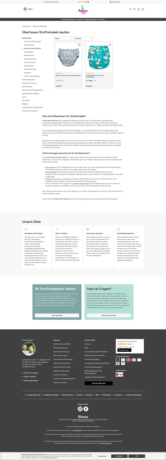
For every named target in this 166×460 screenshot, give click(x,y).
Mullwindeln (49, 167)
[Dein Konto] (138, 9)
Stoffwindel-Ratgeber (92, 359)
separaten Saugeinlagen (81, 183)
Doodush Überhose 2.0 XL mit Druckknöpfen (95, 76)
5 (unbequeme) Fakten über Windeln (97, 363)
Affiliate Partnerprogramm (93, 367)
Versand (79, 395)
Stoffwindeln (26, 38)
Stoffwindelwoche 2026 (61, 344)
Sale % (24, 97)
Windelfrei (27, 73)
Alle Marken (26, 100)
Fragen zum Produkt (60, 382)
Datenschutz (106, 395)
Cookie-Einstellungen (133, 395)
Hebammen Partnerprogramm (95, 377)
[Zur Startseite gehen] (83, 10)
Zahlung (89, 395)
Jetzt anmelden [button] (57, 315)
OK (137, 456)
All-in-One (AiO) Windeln (33, 41)
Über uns (88, 344)
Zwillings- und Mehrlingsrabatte (64, 379)
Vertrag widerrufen (98, 383)
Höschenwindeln (30, 62)
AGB (97, 395)
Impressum (118, 395)
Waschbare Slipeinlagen (61, 371)
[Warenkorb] (142, 9)
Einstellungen (102, 456)
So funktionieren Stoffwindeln (32, 107)
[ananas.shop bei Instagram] (80, 408)
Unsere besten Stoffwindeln (63, 359)
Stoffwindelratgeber (31, 380)
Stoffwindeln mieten (29, 83)
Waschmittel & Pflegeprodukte (32, 90)
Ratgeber (25, 104)
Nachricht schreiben (31, 373)
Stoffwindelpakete (28, 80)
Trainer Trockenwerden (32, 76)
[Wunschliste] (134, 9)
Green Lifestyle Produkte (30, 93)
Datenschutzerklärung (50, 457)
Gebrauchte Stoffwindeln (62, 367)
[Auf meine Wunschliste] (79, 45)
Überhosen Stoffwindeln (32, 48)
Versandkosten (77, 430)
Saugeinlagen (28, 52)
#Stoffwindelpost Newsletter (95, 355)
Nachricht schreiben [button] (109, 315)
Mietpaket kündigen (51, 395)
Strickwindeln (29, 66)
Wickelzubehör (27, 86)
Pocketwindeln (29, 45)
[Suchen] (130, 9)
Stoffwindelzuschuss (60, 348)
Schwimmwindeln (30, 69)
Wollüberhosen (29, 55)
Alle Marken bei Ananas (61, 352)
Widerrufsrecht (67, 395)
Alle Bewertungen (123, 350)
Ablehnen (119, 456)
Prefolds (48, 179)
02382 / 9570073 (30, 377)
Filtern (57, 38)
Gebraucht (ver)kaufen (30, 111)
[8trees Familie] (83, 416)
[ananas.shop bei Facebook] (85, 408)
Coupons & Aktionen (60, 375)
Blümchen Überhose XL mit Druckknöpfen (68, 75)
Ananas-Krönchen (106, 443)
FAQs (86, 348)
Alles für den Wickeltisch (61, 363)
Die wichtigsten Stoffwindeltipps (96, 352)
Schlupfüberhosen (30, 59)
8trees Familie (77, 419)
